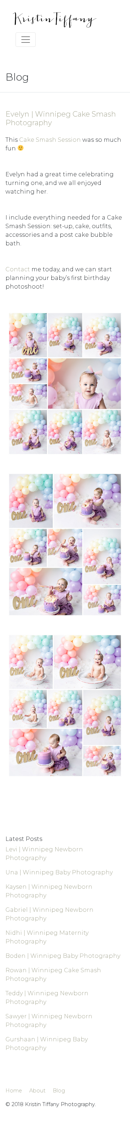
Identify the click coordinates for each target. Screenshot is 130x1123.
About (37, 1090)
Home (13, 1090)
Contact (17, 269)
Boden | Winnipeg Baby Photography (62, 955)
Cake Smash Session (50, 139)
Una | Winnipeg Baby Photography (59, 872)
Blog (59, 1090)
